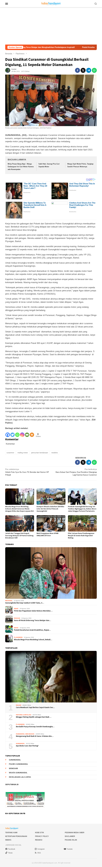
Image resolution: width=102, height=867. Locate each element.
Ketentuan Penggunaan (16, 836)
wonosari (13, 768)
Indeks (8, 840)
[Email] (27, 433)
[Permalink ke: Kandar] (7, 70)
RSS (39, 853)
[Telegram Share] (88, 70)
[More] (32, 433)
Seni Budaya (29, 734)
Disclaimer (70, 836)
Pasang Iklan (71, 840)
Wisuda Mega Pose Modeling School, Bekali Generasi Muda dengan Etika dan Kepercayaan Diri (19, 508)
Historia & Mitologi (23, 715)
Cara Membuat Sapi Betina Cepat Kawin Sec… (35, 707)
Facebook (11, 849)
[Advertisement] (51, 25)
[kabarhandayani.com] (51, 3)
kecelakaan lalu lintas (20, 777)
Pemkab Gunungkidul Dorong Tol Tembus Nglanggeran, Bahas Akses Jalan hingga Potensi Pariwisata (82, 508)
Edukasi (17, 618)
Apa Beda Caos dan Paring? (27, 746)
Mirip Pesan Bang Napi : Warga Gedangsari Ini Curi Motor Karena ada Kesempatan (21, 166)
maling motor (23, 453)
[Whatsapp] (17, 433)
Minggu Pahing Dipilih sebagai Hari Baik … (33, 717)
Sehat (16, 608)
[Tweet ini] (83, 70)
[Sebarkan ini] (77, 70)
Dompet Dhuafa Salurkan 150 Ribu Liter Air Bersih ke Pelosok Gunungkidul (50, 508)
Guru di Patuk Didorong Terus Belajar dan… (32, 620)
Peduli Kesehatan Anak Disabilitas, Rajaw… (32, 630)
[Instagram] (22, 433)
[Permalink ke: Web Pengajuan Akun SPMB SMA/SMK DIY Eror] (51, 523)
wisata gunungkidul (18, 773)
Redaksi (38, 840)
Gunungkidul (15, 760)
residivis (54, 453)
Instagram (41, 849)
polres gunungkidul (18, 764)
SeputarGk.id (12, 784)
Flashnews (18, 637)
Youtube (70, 849)
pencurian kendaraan (39, 453)
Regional (9, 600)
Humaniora (20, 734)
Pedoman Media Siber (74, 833)
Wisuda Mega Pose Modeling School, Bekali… (33, 639)
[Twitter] (12, 433)
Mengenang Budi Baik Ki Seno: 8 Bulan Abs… (34, 736)
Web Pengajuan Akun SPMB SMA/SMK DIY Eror (47, 534)
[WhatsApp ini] (94, 70)
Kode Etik (39, 833)
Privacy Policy (42, 836)
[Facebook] (7, 433)
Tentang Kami (11, 833)
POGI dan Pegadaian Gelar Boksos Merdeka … (33, 611)
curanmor (10, 453)
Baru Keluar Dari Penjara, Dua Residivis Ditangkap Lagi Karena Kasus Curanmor (76, 472)
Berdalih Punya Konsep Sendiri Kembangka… (35, 726)
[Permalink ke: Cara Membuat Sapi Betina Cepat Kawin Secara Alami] (51, 676)
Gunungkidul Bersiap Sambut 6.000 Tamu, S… (24, 603)
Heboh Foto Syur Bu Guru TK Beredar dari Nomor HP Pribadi (27, 472)
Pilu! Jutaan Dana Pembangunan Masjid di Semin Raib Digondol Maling (81, 535)
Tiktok (10, 853)
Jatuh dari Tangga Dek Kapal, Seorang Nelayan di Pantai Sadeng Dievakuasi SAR (19, 535)
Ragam (18, 705)
